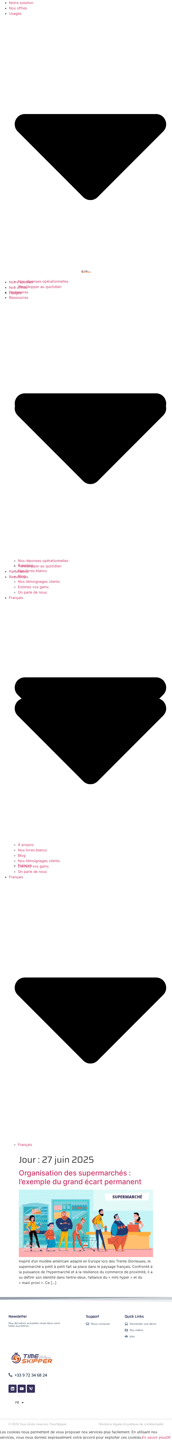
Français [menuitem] (25, 1144)
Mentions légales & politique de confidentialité (131, 1424)
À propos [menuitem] (26, 844)
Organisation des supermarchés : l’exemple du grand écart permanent (80, 1177)
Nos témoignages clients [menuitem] (39, 861)
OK (168, 1437)
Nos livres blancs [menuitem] (32, 850)
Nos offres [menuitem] (18, 8)
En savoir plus (154, 1437)
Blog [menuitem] (22, 855)
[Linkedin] (13, 1389)
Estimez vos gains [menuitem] (33, 866)
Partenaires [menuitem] (18, 571)
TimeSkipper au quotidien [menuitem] (39, 566)
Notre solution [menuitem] (21, 2)
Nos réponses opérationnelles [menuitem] (43, 560)
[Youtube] (22, 1389)
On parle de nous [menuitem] (32, 871)
